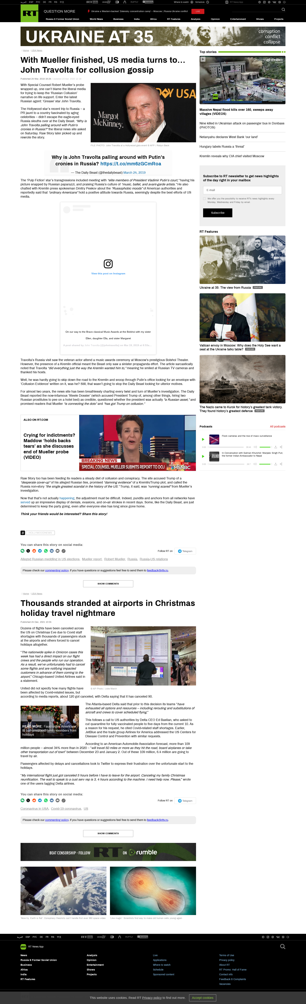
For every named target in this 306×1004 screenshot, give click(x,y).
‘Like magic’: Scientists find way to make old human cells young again (146, 918)
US (86, 808)
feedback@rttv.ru (157, 570)
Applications (159, 960)
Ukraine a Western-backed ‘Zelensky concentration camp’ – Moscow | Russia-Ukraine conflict (139, 11)
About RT (224, 965)
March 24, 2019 (134, 172)
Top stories (208, 52)
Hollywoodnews (40, 533)
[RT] (92, 2)
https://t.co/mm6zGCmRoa (130, 163)
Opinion (215, 19)
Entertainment (238, 19)
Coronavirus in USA (35, 808)
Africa (153, 19)
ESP (31, 2)
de (41, 937)
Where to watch (162, 965)
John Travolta (92, 345)
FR (50, 2)
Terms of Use (226, 955)
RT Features (173, 19)
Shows (260, 19)
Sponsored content (163, 974)
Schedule (158, 969)
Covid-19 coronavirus (66, 808)
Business (118, 19)
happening (67, 498)
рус (35, 937)
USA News (36, 50)
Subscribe (217, 212)
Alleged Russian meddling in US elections (50, 559)
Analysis (195, 19)
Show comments (108, 584)
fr (47, 937)
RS (55, 2)
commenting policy (57, 570)
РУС (38, 2)
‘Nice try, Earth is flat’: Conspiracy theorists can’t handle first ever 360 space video (63, 918)
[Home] (29, 13)
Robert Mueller (114, 559)
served (25, 502)
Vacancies (225, 984)
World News (96, 19)
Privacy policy (226, 960)
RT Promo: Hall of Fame (232, 969)
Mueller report (92, 559)
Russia (132, 559)
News (24, 955)
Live (155, 955)
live (198, 11)
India (137, 19)
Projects (278, 19)
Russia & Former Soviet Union (62, 19)
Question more (59, 11)
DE (44, 2)
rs (52, 937)
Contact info (226, 974)
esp (28, 937)
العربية (23, 2)
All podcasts (277, 426)
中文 (62, 2)
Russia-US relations (154, 559)
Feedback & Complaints (232, 979)
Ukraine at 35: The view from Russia (226, 287)
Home (26, 50)
